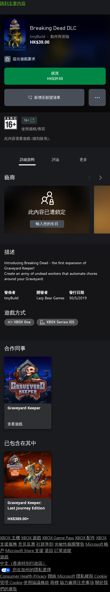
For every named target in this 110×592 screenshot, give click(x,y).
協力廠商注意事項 (77, 582)
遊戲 (4, 557)
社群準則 (44, 544)
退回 (49, 550)
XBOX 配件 (85, 537)
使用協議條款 (36, 582)
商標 (54, 582)
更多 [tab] (83, 159)
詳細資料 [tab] (27, 159)
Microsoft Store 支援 (24, 550)
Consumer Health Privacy (23, 576)
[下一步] (100, 177)
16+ (26, 120)
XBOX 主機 (10, 537)
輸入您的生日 (47, 224)
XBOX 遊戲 (31, 537)
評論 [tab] (55, 159)
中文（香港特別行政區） (23, 563)
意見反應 (26, 544)
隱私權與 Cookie (91, 576)
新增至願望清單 (47, 97)
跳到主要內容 (13, 3)
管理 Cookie (11, 582)
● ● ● (97, 97)
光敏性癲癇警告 (69, 544)
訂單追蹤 (62, 550)
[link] (27, 393)
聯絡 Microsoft (61, 576)
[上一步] (89, 177)
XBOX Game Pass (58, 537)
